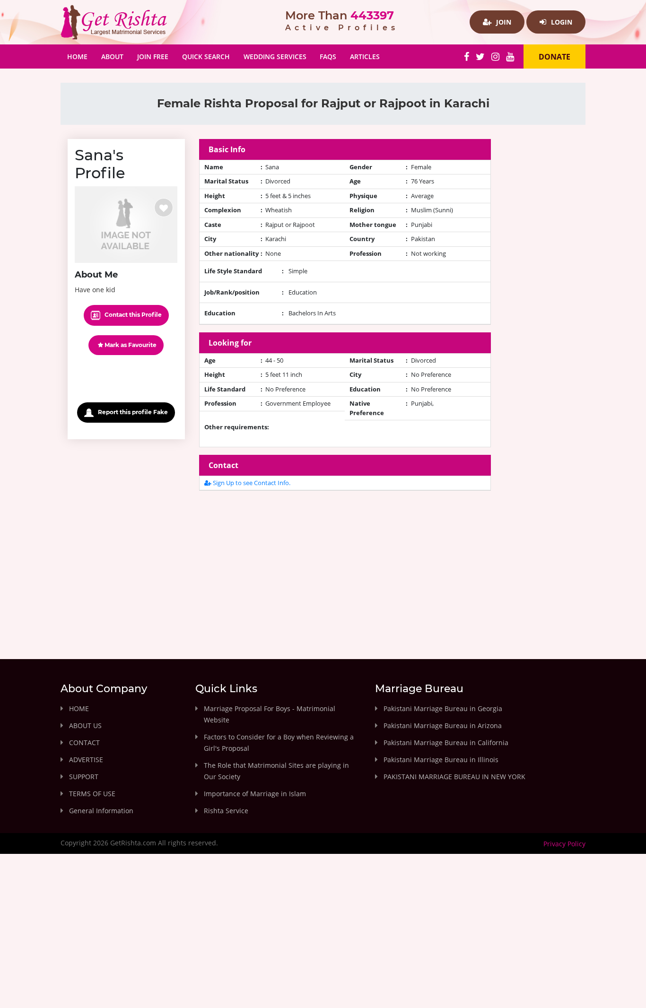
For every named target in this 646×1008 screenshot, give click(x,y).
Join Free (152, 56)
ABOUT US (85, 725)
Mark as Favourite (130, 344)
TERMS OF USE (92, 793)
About (112, 56)
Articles (365, 56)
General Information (101, 810)
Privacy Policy (564, 843)
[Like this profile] (163, 207)
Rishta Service (226, 810)
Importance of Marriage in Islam (255, 793)
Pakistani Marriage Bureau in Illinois (441, 759)
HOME (79, 708)
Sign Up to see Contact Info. (250, 482)
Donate (554, 57)
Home (80, 56)
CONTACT (84, 742)
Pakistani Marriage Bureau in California (446, 742)
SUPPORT (83, 776)
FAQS (328, 56)
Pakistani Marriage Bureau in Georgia (443, 708)
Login (560, 21)
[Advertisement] (345, 564)
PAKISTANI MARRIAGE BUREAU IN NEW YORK (454, 776)
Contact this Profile (132, 314)
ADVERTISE (86, 759)
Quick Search (206, 56)
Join (502, 21)
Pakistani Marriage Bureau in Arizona (443, 725)
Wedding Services (275, 56)
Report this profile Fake (132, 412)
